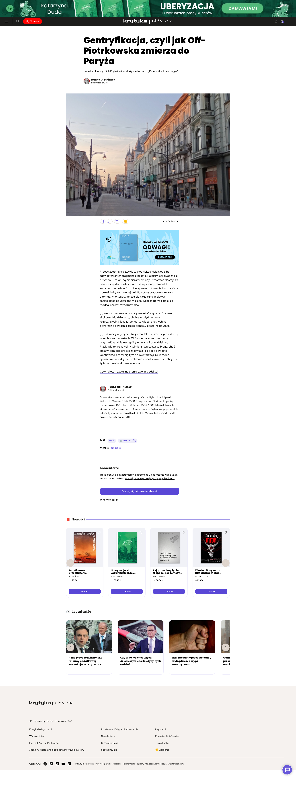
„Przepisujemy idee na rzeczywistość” (50, 721)
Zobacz (84, 591)
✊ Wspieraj (162, 749)
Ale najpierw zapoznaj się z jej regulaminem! (150, 478)
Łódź (111, 440)
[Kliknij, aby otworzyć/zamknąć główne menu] (6, 21)
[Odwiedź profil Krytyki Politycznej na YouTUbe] (63, 764)
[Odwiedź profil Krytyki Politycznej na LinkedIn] (69, 764)
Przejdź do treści (15, 9)
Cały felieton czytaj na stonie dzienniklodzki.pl (129, 371)
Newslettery (108, 736)
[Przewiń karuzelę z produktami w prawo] (226, 563)
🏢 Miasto (126, 440)
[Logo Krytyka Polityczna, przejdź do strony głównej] (147, 21)
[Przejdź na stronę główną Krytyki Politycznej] (51, 703)
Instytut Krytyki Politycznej (44, 743)
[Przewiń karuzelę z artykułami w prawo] (226, 647)
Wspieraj (34, 21)
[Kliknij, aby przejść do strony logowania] (276, 21)
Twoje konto (162, 743)
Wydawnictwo (37, 736)
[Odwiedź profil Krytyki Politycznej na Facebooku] (45, 764)
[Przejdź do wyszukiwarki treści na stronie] (18, 21)
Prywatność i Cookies (167, 736)
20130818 (116, 448)
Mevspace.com (152, 763)
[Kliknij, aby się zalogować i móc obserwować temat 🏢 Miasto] (134, 440)
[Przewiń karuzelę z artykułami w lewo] (70, 647)
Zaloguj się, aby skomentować (140, 491)
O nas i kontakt (109, 743)
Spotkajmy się (109, 749)
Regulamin (161, 729)
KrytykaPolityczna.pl (40, 729)
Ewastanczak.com (176, 763)
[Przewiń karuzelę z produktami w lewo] (70, 563)
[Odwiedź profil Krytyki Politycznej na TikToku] (57, 764)
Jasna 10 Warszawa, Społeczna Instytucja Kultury (56, 749)
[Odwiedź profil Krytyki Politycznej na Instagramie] (51, 764)
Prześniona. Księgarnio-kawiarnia (119, 729)
